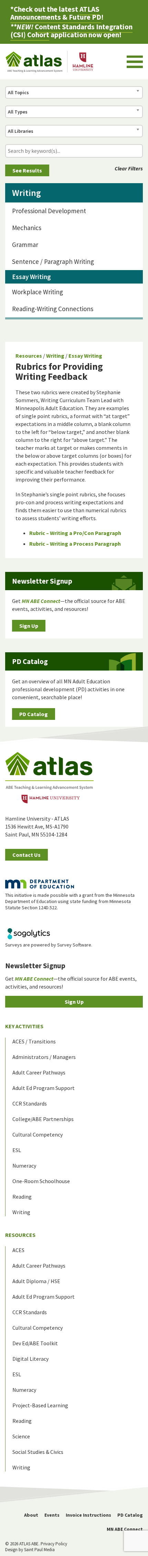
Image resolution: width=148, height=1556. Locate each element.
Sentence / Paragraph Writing (53, 261)
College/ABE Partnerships (43, 1119)
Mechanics (26, 228)
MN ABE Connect (125, 1529)
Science (21, 1436)
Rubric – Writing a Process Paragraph (75, 543)
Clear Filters (129, 168)
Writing (55, 355)
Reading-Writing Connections (52, 309)
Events (52, 1515)
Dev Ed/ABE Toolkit (35, 1343)
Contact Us (26, 854)
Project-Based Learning (40, 1405)
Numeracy (24, 1165)
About (31, 1515)
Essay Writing (85, 355)
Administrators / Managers (44, 1056)
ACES (18, 1250)
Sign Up (28, 625)
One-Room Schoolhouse (41, 1181)
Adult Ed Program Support (43, 1087)
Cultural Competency (37, 1134)
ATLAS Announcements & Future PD (55, 13)
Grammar (25, 244)
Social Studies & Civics (37, 1451)
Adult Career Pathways (38, 1072)
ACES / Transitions (34, 1041)
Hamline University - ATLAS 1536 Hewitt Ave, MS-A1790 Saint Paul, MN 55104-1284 (37, 826)
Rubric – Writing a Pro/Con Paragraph (75, 532)
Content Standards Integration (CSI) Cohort (71, 30)
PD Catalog (33, 714)
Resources (28, 355)
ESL (16, 1150)
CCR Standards (29, 1103)
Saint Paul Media (39, 1550)
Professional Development (49, 211)
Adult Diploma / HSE (36, 1281)
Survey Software (74, 945)
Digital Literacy (30, 1358)
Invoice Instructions (88, 1515)
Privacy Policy (54, 1544)
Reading (22, 1196)
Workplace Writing (37, 292)
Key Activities (24, 1026)
